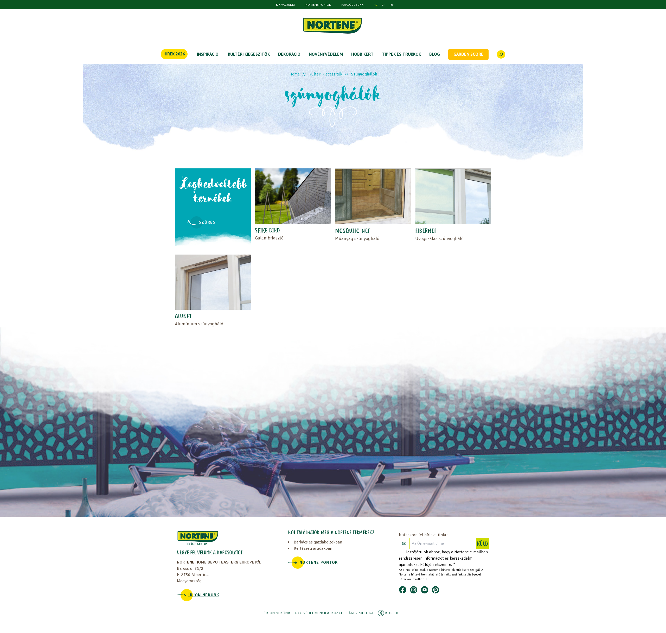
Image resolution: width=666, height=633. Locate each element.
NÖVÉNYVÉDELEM (326, 54)
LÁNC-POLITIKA (360, 613)
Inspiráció (208, 54)
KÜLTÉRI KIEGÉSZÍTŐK (249, 54)
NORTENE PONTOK (318, 5)
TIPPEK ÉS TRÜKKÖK (401, 54)
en (383, 4)
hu (375, 4)
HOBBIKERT (362, 54)
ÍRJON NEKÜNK (203, 595)
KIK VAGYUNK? (285, 5)
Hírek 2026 (174, 54)
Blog (434, 54)
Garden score (468, 54)
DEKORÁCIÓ (289, 54)
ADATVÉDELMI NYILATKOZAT (318, 613)
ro (391, 4)
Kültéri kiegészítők (325, 74)
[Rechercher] (501, 54)
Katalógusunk (352, 5)
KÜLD (483, 544)
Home (294, 74)
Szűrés (207, 222)
